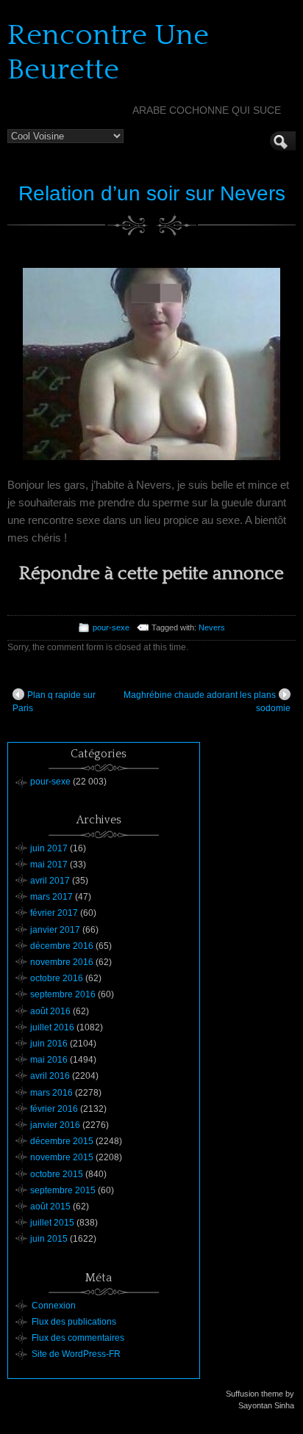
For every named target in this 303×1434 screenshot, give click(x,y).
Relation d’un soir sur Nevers (151, 193)
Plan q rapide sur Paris (54, 701)
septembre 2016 (63, 994)
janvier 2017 (55, 930)
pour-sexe (111, 627)
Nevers (212, 627)
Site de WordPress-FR (76, 1354)
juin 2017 (49, 848)
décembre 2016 (61, 946)
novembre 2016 (61, 962)
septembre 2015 (63, 1190)
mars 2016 (51, 1093)
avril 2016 (50, 1076)
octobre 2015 (56, 1174)
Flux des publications (74, 1322)
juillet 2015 (52, 1223)
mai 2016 (49, 1060)
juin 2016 (49, 1043)
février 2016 (54, 1109)
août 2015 (50, 1206)
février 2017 (54, 913)
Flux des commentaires (78, 1338)
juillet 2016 (52, 1027)
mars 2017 (51, 897)
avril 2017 (50, 881)
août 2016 (50, 1011)
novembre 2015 (61, 1157)
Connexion (54, 1305)
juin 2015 (49, 1239)
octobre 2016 (56, 978)
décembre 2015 (61, 1141)
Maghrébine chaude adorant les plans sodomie (207, 701)
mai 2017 (49, 864)
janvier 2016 (55, 1125)
